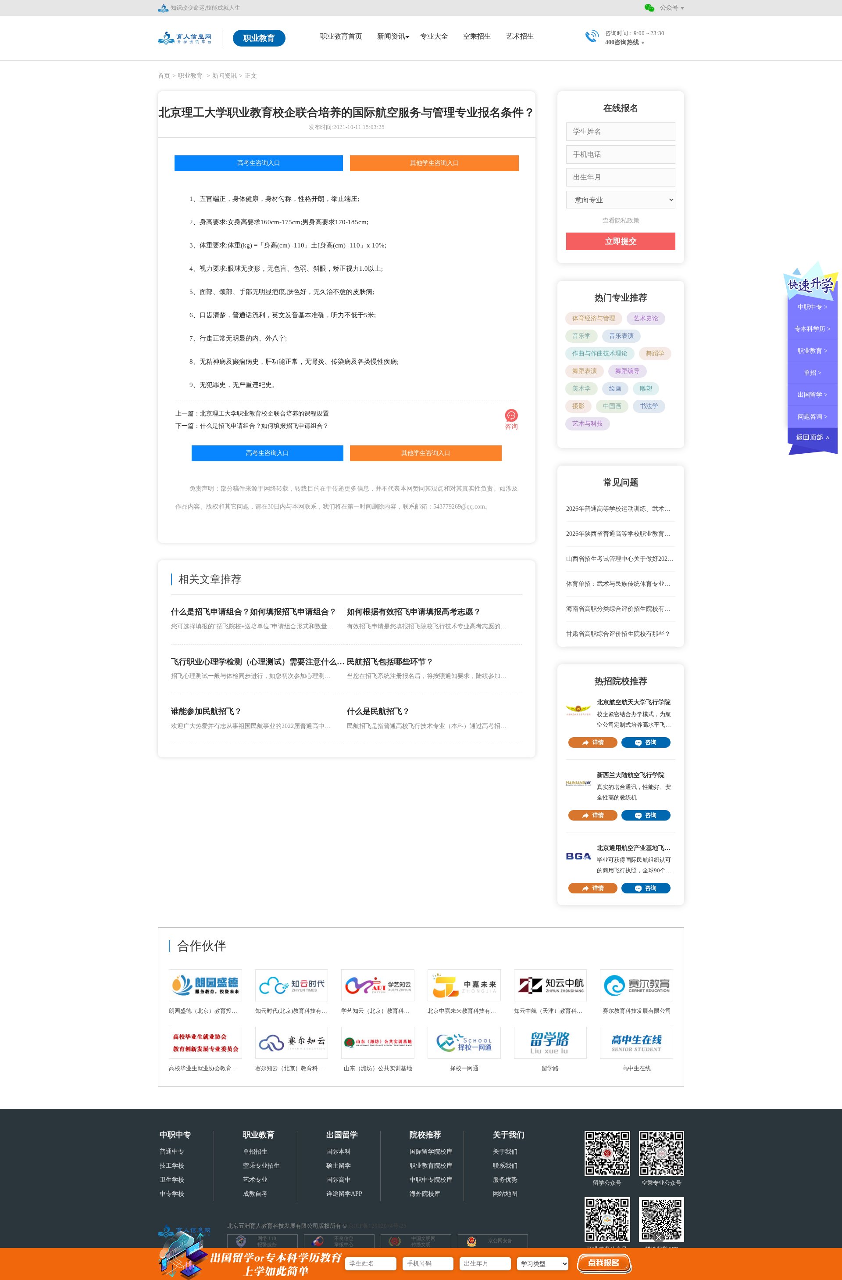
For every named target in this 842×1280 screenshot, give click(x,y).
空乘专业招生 (261, 1165)
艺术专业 (255, 1179)
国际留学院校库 (431, 1151)
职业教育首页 (341, 36)
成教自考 (255, 1193)
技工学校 (172, 1165)
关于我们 (508, 1134)
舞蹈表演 (584, 371)
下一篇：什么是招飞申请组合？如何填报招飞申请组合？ (252, 426)
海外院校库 (425, 1193)
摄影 (578, 406)
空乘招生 (477, 36)
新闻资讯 (224, 75)
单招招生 (255, 1151)
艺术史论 (646, 318)
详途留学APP (344, 1193)
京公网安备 (500, 1240)
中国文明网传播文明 (423, 1241)
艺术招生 (520, 36)
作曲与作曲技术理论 (600, 353)
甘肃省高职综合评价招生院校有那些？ (618, 634)
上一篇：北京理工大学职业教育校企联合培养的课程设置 (252, 413)
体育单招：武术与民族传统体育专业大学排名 (620, 584)
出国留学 (342, 1134)
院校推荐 (425, 1134)
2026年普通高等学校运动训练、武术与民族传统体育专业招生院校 (620, 509)
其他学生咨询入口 (434, 163)
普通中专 (172, 1151)
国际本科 (338, 1151)
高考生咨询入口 (258, 163)
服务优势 (505, 1179)
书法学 (649, 406)
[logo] (185, 37)
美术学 (581, 388)
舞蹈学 (655, 353)
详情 (598, 742)
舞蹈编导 (627, 371)
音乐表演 (621, 336)
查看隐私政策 (621, 220)
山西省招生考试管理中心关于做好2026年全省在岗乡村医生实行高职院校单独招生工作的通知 (620, 559)
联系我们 (505, 1165)
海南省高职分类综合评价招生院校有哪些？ (620, 609)
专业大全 (434, 36)
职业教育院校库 (431, 1165)
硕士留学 (338, 1165)
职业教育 (191, 75)
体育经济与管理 (593, 318)
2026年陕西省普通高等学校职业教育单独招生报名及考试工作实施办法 (620, 534)
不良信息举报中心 (343, 1241)
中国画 (612, 406)
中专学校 (172, 1193)
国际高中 (338, 1179)
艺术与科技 (587, 423)
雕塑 (646, 388)
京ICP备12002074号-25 (377, 1226)
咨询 (650, 742)
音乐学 (581, 336)
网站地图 (505, 1193)
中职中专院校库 (431, 1179)
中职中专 (175, 1134)
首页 (164, 75)
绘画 (615, 388)
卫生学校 (172, 1179)
